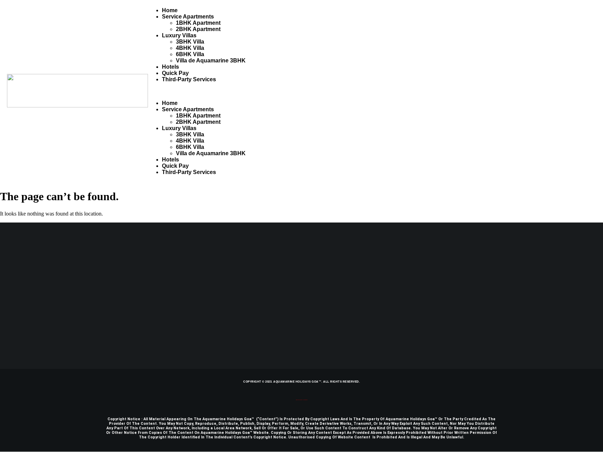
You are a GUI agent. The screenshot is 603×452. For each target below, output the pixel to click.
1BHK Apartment (198, 23)
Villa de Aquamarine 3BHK (211, 60)
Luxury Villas (179, 35)
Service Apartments (188, 17)
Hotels (170, 67)
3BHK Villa (190, 42)
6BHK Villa (190, 54)
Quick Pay (175, 73)
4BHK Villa (190, 48)
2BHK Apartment (198, 29)
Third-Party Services (189, 79)
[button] (372, 91)
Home (170, 10)
